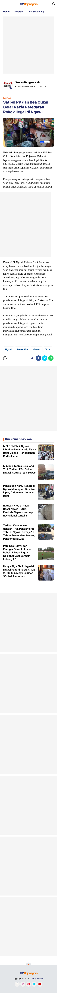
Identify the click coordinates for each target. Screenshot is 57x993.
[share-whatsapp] (51, 358)
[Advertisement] (28, 45)
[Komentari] (5, 358)
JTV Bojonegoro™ (36, 978)
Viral (47, 349)
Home (6, 11)
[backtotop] (28, 965)
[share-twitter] (44, 358)
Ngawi (7, 98)
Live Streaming (36, 11)
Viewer (36, 349)
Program (18, 11)
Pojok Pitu (22, 349)
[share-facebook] (38, 358)
